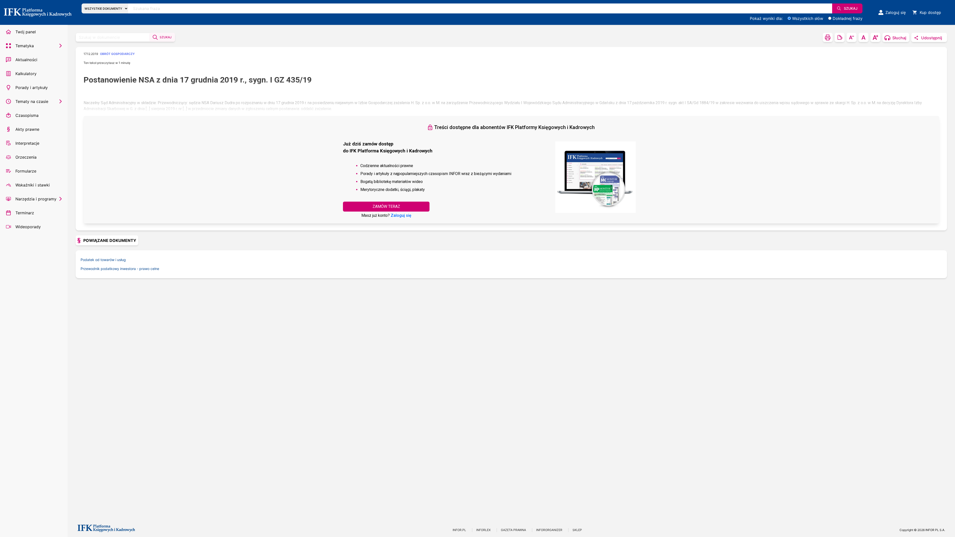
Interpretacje (27, 143)
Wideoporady (28, 226)
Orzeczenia (26, 157)
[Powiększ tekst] (875, 37)
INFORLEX (483, 530)
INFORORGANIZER (549, 530)
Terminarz (24, 212)
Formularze (25, 171)
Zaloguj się (401, 215)
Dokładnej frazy (847, 18)
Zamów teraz (386, 206)
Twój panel (25, 31)
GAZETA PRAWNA (513, 530)
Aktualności (26, 59)
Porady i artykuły (31, 87)
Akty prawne (27, 129)
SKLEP (577, 530)
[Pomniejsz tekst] (852, 37)
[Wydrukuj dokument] (828, 37)
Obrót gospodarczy (117, 54)
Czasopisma (27, 115)
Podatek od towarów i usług (103, 260)
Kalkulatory (26, 73)
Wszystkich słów (807, 18)
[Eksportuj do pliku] (840, 37)
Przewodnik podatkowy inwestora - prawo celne (120, 269)
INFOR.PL (459, 530)
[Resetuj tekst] (863, 37)
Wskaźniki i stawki (32, 184)
